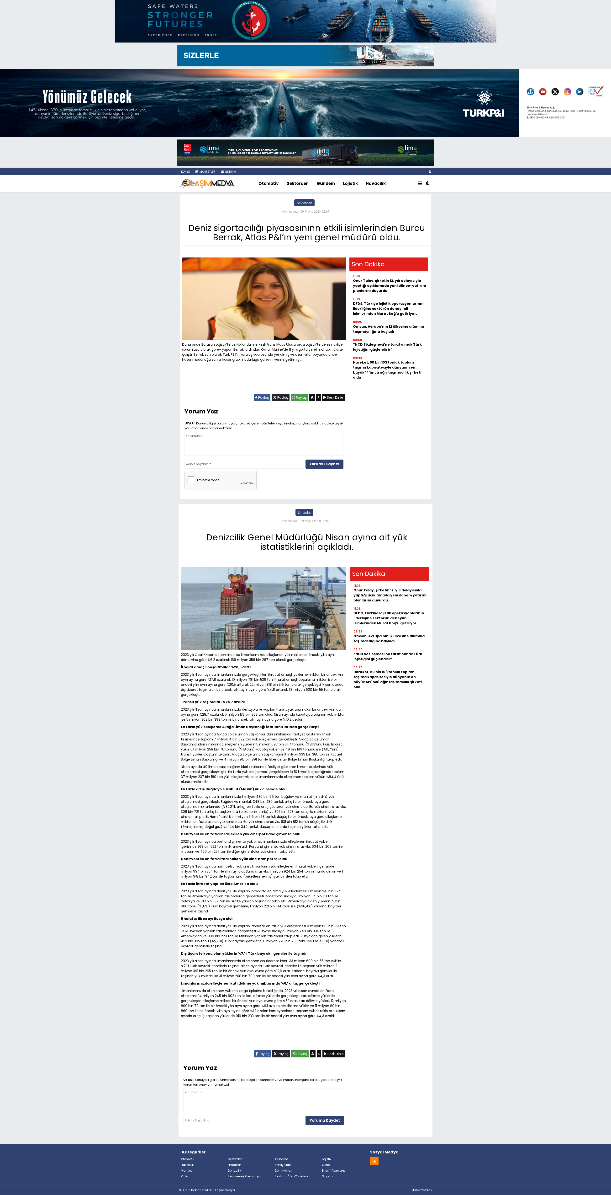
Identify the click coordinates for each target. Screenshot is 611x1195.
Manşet (186, 1170)
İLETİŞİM (230, 172)
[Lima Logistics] (305, 152)
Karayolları (283, 1165)
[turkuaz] (305, 20)
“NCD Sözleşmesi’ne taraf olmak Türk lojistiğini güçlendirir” (387, 347)
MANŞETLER (207, 172)
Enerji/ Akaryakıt (333, 1170)
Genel (326, 1165)
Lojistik (350, 183)
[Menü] (419, 183)
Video (185, 1176)
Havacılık (376, 183)
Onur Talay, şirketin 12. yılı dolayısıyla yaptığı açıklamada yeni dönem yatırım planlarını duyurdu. (389, 285)
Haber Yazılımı (422, 1190)
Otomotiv (268, 183)
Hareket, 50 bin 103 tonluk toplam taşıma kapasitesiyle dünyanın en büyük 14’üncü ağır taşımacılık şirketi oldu (387, 370)
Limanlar (304, 512)
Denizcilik (234, 1170)
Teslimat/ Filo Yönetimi (291, 1176)
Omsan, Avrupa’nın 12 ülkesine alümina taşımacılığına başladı (388, 329)
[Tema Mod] (427, 184)
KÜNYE (185, 172)
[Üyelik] (430, 172)
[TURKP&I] (305, 102)
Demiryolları (283, 1170)
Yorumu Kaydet (324, 463)
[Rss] (374, 1161)
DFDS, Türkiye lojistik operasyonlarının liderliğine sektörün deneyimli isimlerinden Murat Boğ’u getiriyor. (388, 308)
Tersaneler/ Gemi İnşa (244, 1176)
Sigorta (327, 1176)
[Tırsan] (305, 55)
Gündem (326, 183)
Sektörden (298, 183)
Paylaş (263, 397)
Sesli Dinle (334, 397)
